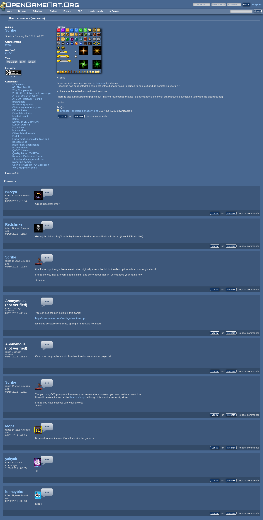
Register (257, 4)
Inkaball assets (20, 116)
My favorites (19, 130)
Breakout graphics (22, 104)
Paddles (16, 136)
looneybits (14, 492)
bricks (31, 61)
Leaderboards (96, 11)
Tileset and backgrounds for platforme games (28, 160)
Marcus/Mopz (78, 397)
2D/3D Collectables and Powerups (31, 93)
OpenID (201, 4)
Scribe (10, 30)
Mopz (8, 44)
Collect (53, 11)
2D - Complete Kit (22, 90)
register (79, 116)
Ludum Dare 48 (21, 124)
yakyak (11, 459)
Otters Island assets (23, 133)
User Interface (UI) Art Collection (30, 164)
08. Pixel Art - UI (21, 87)
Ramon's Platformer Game (27, 156)
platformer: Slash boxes (25, 144)
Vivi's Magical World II (24, 167)
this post (100, 83)
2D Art (8, 52)
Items (15, 118)
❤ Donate (114, 11)
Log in (63, 116)
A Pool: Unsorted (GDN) (25, 95)
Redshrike (13, 224)
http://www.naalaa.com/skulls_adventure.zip (60, 318)
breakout (12, 61)
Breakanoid (18, 101)
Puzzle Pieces (20, 147)
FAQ (80, 11)
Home (9, 11)
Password (233, 4)
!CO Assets (18, 84)
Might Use (18, 127)
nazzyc (11, 192)
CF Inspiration (20, 110)
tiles (22, 61)
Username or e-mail (218, 4)
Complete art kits (21, 113)
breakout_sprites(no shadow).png (79, 110)
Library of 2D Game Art (25, 121)
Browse (22, 11)
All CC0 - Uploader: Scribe (27, 98)
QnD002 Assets (21, 150)
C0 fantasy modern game (26, 107)
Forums (67, 11)
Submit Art (38, 11)
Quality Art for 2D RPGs (25, 153)
